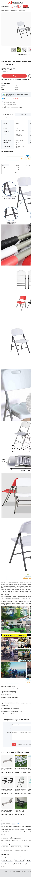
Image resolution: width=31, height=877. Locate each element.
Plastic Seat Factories (7, 860)
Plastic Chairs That (19, 860)
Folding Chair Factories (8, 857)
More (2, 866)
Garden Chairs (22, 10)
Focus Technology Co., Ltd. (18, 871)
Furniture (7, 10)
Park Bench (26, 846)
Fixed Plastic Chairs (7, 863)
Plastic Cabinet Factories (21, 857)
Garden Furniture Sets (16, 846)
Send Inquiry (14, 76)
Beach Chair (5, 846)
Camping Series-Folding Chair (8, 826)
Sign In (3, 107)
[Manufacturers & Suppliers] (15, 2)
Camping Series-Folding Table (21, 826)
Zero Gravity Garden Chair (20, 850)
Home (2, 10)
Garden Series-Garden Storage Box (21, 829)
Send (14, 744)
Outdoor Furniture (14, 10)
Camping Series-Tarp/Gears (21, 831)
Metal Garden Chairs (7, 850)
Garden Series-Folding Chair (7, 829)
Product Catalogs (22, 823)
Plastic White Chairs (18, 863)
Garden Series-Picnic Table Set (8, 831)
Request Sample (25, 79)
